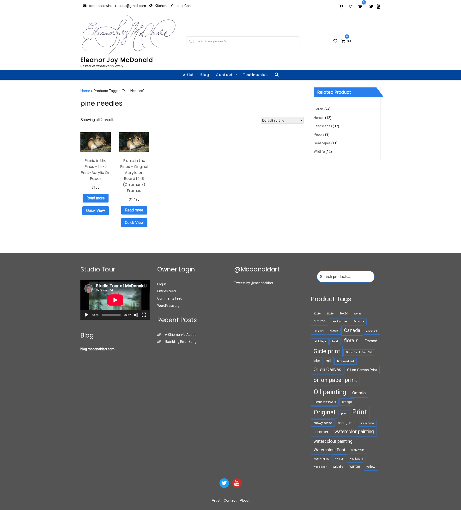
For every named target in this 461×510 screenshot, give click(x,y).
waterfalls (357, 450)
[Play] (86, 315)
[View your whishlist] (351, 6)
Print (359, 412)
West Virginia (321, 458)
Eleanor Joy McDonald (116, 60)
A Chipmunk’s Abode (180, 335)
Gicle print (327, 351)
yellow (370, 466)
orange (347, 402)
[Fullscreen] (143, 315)
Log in (161, 284)
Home (85, 91)
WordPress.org (168, 305)
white (339, 458)
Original (324, 412)
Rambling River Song (180, 342)
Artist (188, 74)
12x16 (317, 313)
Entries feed (166, 291)
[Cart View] (360, 7)
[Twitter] (371, 6)
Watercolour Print (329, 450)
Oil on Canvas (327, 369)
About (244, 500)
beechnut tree (339, 321)
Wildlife (319, 152)
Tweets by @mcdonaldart (253, 283)
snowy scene (323, 423)
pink (343, 413)
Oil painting (330, 392)
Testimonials (256, 74)
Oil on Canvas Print (362, 370)
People (319, 134)
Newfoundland (345, 361)
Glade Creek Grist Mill (359, 352)
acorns (357, 313)
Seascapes (322, 143)
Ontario (359, 392)
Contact (224, 74)
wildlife (338, 466)
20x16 (330, 313)
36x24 (344, 313)
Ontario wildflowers (325, 402)
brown (334, 331)
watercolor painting (354, 431)
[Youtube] (378, 6)
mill (328, 361)
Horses (319, 118)
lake (317, 361)
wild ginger (320, 466)
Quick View (95, 210)
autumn (320, 321)
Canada (352, 330)
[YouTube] (237, 483)
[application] (115, 300)
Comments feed (169, 298)
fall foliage (320, 341)
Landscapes (323, 126)
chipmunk (372, 331)
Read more (95, 198)
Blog (204, 74)
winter (354, 466)
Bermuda (358, 321)
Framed (370, 341)
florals (351, 341)
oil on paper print (335, 380)
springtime (346, 423)
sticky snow (367, 423)
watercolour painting (333, 441)
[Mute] (136, 315)
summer (321, 432)
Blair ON (319, 331)
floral (335, 341)
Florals (319, 109)
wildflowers (356, 458)
